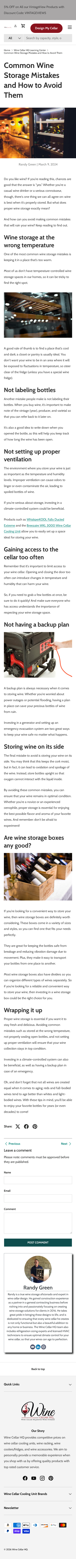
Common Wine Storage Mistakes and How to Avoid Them (33, 53)
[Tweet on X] (17, 1126)
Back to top (38, 1369)
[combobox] (38, 38)
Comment (10, 1209)
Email (7, 1190)
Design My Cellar (46, 28)
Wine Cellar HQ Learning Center (30, 50)
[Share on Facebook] (26, 1126)
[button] (23, 26)
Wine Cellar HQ (19, 1549)
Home (7, 50)
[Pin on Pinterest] (35, 1126)
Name (7, 1172)
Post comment (38, 1242)
